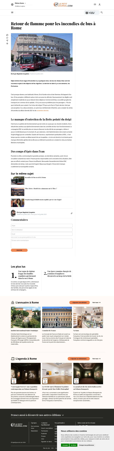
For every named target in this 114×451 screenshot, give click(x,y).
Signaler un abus (46, 441)
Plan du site (46, 448)
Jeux (56, 439)
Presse (43, 436)
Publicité (44, 433)
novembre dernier (42, 110)
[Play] (97, 12)
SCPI (56, 429)
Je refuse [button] (73, 445)
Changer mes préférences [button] (86, 445)
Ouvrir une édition (47, 428)
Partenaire (44, 431)
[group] (97, 12)
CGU (42, 439)
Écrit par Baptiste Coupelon (20, 74)
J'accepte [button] (65, 445)
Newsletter (34, 431)
